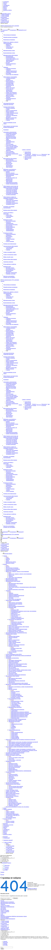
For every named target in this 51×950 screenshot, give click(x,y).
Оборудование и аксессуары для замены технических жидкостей (23, 741)
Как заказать (3, 909)
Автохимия (3, 907)
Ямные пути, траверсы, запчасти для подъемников (19, 573)
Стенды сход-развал (5, 905)
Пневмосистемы (12, 799)
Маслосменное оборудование (15, 678)
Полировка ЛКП (15, 609)
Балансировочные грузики (17, 701)
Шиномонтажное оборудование (15, 583)
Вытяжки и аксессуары (16, 648)
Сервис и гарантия (10, 811)
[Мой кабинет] (1, 530)
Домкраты (10, 593)
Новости (2, 915)
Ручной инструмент (13, 774)
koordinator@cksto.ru (6, 862)
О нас (2, 913)
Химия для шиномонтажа (17, 732)
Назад (7, 557)
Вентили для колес (15, 691)
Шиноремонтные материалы (17, 709)
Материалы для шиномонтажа (7, 906)
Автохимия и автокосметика (14, 660)
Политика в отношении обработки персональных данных (14, 916)
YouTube (7, 868)
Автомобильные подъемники (7, 901)
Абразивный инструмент (17, 723)
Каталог (7, 566)
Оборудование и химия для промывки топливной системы (21, 749)
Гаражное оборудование (13, 636)
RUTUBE (5, 869)
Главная (7, 558)
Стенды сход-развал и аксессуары (16, 757)
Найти (2, 948)
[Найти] (1, 28)
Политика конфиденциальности (8, 918)
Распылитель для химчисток (17, 621)
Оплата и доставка (10, 821)
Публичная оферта (5, 917)
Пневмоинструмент (12, 763)
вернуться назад (33, 889)
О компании (3, 912)
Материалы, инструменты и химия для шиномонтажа (20, 686)
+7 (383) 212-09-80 (5, 14)
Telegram (7, 867)
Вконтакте (7, 865)
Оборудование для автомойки (15, 602)
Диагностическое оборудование (15, 786)
